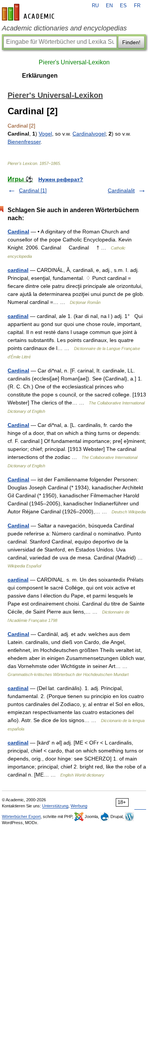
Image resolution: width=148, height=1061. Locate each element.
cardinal (18, 270)
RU (95, 5)
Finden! (131, 42)
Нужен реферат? (60, 179)
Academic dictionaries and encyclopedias (64, 28)
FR (137, 5)
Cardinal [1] (33, 190)
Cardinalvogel (88, 134)
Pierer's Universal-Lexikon (74, 62)
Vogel (45, 134)
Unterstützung (55, 806)
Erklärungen (40, 75)
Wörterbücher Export (21, 816)
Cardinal (18, 231)
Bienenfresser (24, 142)
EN (109, 5)
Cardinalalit (121, 190)
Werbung (79, 806)
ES (123, 5)
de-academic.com (29, 12)
